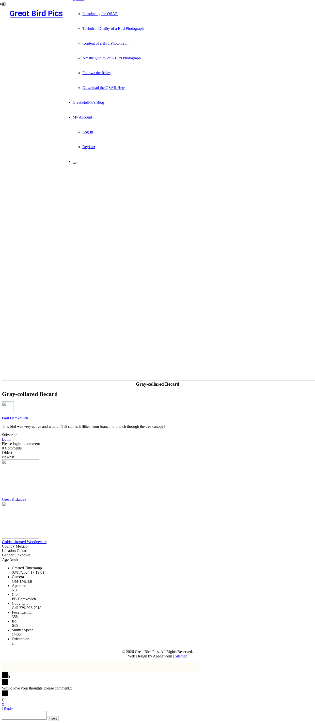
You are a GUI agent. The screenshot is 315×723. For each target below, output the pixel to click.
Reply (8, 708)
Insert (53, 718)
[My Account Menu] (94, 118)
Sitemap (181, 656)
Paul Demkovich (15, 418)
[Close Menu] (75, 163)
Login (6, 439)
